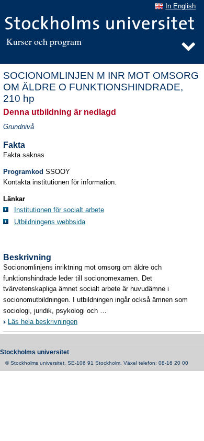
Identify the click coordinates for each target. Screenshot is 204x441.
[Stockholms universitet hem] (100, 23)
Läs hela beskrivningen (42, 322)
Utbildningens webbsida (49, 222)
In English (180, 6)
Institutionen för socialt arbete (59, 210)
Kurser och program (44, 41)
